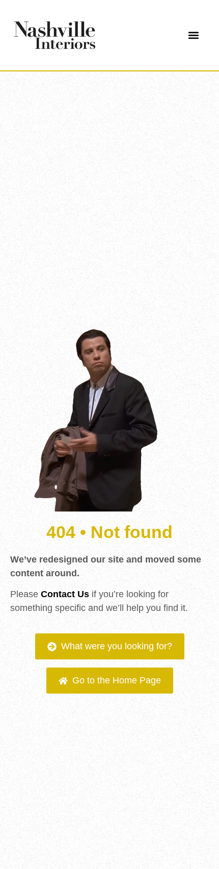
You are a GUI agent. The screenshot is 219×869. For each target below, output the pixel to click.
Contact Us (65, 594)
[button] (193, 35)
